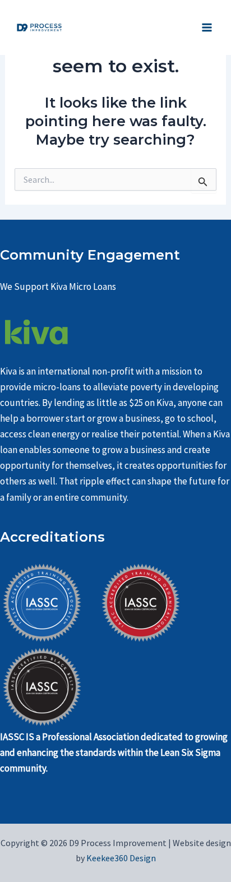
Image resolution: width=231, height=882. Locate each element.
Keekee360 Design (120, 857)
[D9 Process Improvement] (39, 28)
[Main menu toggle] (207, 27)
